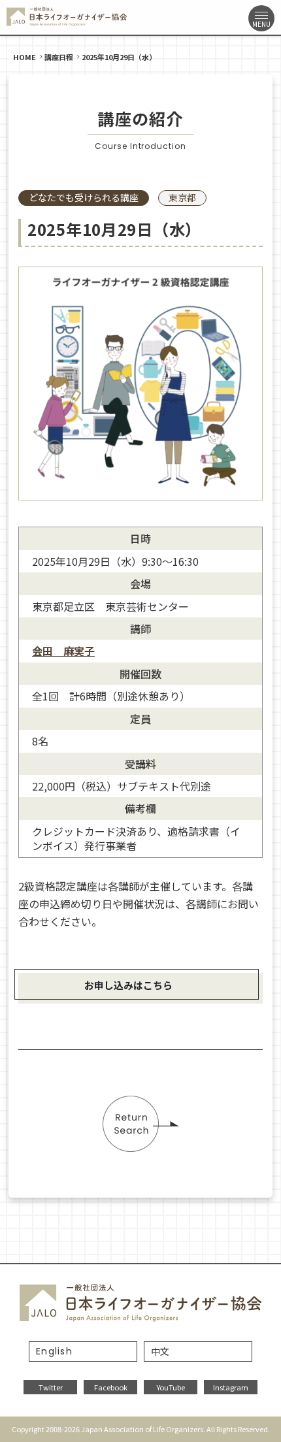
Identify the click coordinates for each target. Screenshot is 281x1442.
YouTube (171, 1387)
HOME (24, 56)
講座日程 (58, 56)
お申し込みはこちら (128, 985)
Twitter (51, 1387)
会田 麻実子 (63, 651)
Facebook (110, 1387)
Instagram (230, 1387)
